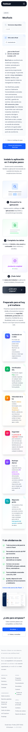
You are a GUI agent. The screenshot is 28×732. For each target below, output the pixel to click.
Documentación (19, 683)
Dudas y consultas (15, 634)
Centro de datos (5, 710)
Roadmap (3, 716)
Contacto (17, 689)
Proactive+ (6, 713)
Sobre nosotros (5, 696)
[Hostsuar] (6, 4)
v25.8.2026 (18, 727)
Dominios (3, 681)
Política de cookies (20, 711)
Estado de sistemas (19, 693)
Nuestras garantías (6, 699)
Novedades (18, 686)
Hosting (3, 678)
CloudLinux (15, 410)
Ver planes (13, 629)
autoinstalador (16, 342)
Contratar (3, 687)
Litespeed (15, 408)
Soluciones (4, 684)
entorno (18, 402)
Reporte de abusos (20, 714)
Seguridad (4, 707)
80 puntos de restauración (16, 472)
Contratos (18, 708)
